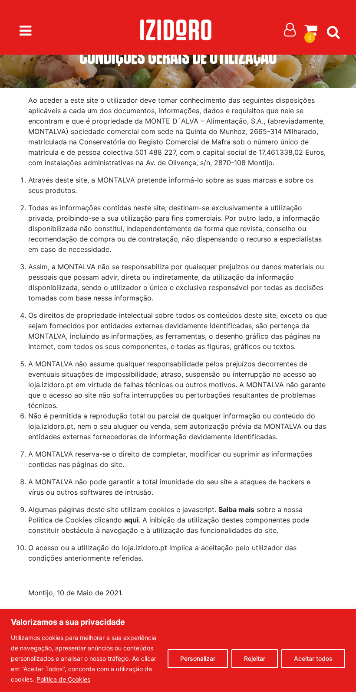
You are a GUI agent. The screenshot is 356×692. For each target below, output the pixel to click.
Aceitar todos (313, 658)
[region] (178, 650)
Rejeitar (254, 658)
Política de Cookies (63, 679)
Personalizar (197, 658)
